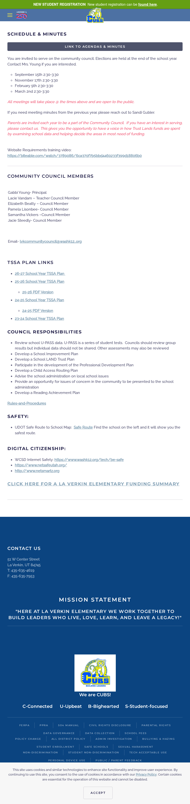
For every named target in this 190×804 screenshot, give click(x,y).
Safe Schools (96, 746)
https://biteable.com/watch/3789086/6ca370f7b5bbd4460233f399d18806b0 (74, 155)
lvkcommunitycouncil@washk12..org (51, 241)
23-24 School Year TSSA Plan (39, 318)
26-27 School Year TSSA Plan (40, 273)
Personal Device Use (67, 760)
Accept (98, 793)
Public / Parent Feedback (118, 760)
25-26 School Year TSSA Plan (39, 281)
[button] (9, 15)
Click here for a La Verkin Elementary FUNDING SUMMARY (93, 484)
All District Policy (68, 738)
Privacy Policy (146, 774)
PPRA (44, 725)
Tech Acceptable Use (148, 752)
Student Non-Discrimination (93, 752)
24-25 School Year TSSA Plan (39, 300)
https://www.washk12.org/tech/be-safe (89, 459)
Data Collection (100, 733)
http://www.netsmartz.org (37, 471)
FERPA (24, 725)
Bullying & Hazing (158, 738)
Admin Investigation (113, 738)
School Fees (136, 733)
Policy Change (28, 738)
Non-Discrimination (40, 752)
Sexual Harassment (135, 746)
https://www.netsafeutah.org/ (41, 465)
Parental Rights (156, 725)
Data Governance (59, 733)
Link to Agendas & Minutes (95, 46)
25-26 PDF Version (37, 292)
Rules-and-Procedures (26, 403)
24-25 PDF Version (37, 310)
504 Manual (68, 725)
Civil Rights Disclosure (110, 725)
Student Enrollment (55, 746)
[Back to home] (95, 15)
